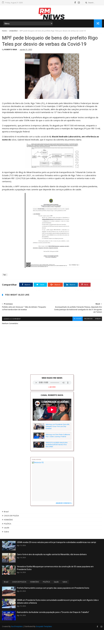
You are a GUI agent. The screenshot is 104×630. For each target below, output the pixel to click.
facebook (88, 318)
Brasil (6, 511)
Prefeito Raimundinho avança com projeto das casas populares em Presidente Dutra (53, 588)
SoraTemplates (17, 626)
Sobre (6, 531)
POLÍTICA (7, 523)
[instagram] (79, 2)
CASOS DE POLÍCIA (11, 515)
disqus (98, 318)
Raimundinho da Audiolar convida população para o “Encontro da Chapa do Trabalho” (53, 612)
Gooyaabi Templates (44, 626)
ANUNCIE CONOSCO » (64, 503)
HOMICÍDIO (8, 519)
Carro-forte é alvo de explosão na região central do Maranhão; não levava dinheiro (52, 554)
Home (4, 31)
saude (6, 527)
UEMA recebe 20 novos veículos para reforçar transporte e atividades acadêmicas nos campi (56, 542)
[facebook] (75, 2)
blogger (77, 318)
